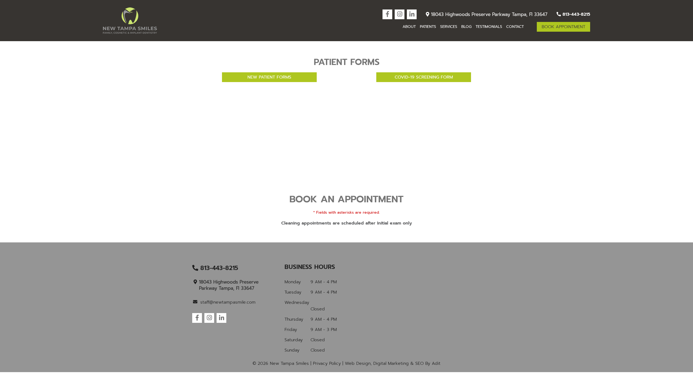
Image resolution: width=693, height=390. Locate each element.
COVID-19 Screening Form (424, 77)
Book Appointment (563, 27)
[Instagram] (399, 14)
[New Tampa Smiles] (130, 20)
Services (448, 27)
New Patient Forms (269, 77)
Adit (436, 363)
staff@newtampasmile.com (228, 302)
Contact (515, 27)
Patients (428, 27)
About (409, 27)
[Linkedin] (412, 14)
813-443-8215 (575, 14)
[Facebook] (387, 14)
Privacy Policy (327, 363)
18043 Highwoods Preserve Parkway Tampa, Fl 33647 (488, 14)
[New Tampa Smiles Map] (439, 304)
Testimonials (489, 27)
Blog (466, 27)
